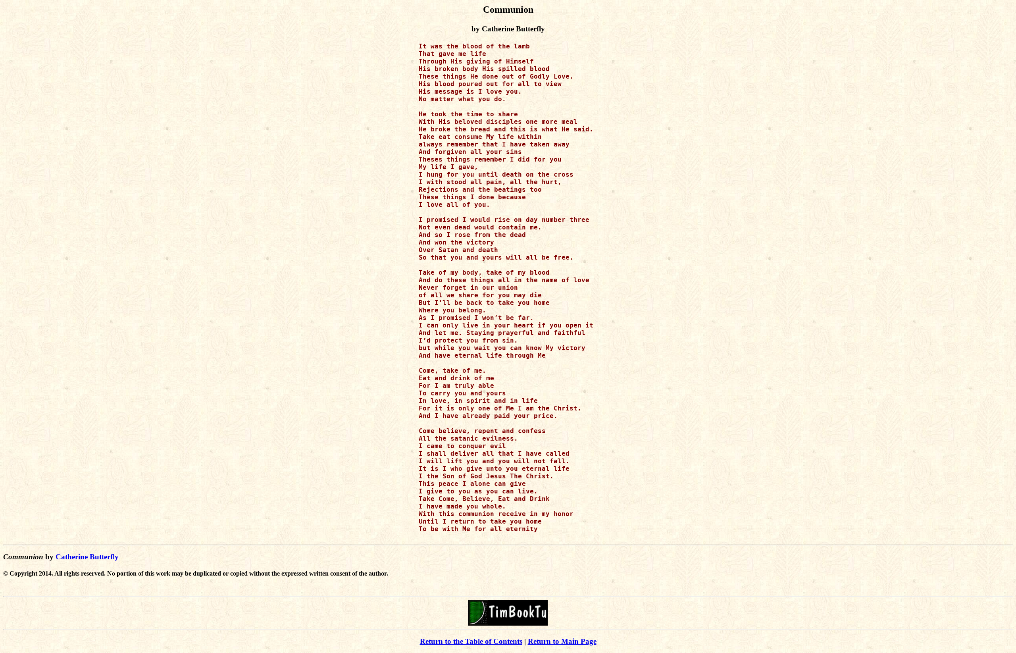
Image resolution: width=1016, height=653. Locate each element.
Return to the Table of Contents (471, 641)
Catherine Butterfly (87, 557)
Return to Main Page (562, 641)
